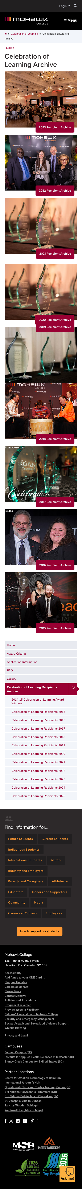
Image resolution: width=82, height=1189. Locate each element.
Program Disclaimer (18, 1005)
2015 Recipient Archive (55, 628)
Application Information (22, 662)
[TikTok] (32, 1121)
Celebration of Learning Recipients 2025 (38, 796)
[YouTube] (25, 1121)
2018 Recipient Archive (55, 439)
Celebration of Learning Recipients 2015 (38, 711)
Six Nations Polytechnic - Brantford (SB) (31, 1091)
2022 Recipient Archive (55, 190)
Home (11, 645)
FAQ (10, 670)
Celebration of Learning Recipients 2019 (38, 745)
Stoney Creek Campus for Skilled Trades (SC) (34, 1061)
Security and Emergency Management (29, 1019)
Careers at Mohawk (17, 986)
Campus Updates (16, 982)
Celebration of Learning (24, 33)
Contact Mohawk (15, 995)
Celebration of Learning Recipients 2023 (38, 779)
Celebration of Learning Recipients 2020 (38, 753)
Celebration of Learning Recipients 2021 (38, 762)
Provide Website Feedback (22, 1009)
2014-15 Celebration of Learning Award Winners (38, 701)
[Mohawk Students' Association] (23, 1150)
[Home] (26, 21)
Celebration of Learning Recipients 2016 (38, 720)
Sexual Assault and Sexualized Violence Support (36, 1023)
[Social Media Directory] (37, 1121)
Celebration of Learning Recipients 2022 (38, 770)
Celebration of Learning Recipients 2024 (38, 787)
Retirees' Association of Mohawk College (31, 1014)
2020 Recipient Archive (55, 320)
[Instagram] (18, 1121)
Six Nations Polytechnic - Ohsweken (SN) (31, 1096)
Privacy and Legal (16, 1035)
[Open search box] (74, 6)
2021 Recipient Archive (55, 253)
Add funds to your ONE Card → (25, 977)
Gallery (11, 678)
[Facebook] (5, 1121)
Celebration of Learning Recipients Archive (32, 689)
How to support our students (39, 931)
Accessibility (13, 973)
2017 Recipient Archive (55, 502)
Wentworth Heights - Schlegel (24, 1110)
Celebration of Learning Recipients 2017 (38, 728)
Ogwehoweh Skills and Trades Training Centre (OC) (38, 1087)
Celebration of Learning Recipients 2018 (38, 737)
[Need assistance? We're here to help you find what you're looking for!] (67, 1174)
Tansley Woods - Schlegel (21, 1105)
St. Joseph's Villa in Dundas (23, 1100)
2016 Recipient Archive (55, 565)
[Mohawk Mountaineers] (49, 1150)
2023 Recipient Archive (55, 127)
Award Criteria (16, 653)
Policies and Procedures (21, 1000)
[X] (11, 1121)
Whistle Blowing (15, 1028)
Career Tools (13, 991)
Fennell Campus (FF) (18, 1052)
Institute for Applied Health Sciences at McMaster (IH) (39, 1057)
